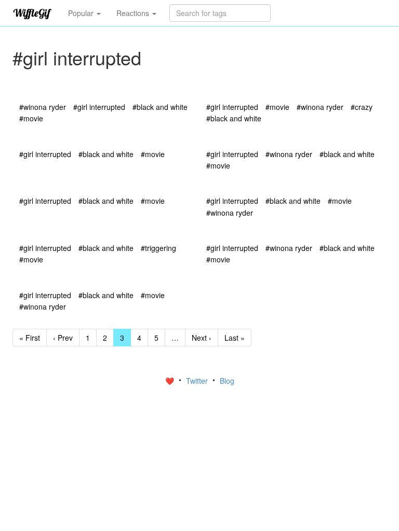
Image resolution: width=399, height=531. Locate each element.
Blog (227, 380)
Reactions (133, 13)
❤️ (170, 380)
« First (29, 337)
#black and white (160, 107)
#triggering (158, 248)
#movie (31, 118)
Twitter (198, 380)
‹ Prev (63, 337)
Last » (234, 337)
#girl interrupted (99, 107)
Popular (82, 13)
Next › (201, 337)
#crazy (362, 107)
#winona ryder (42, 107)
